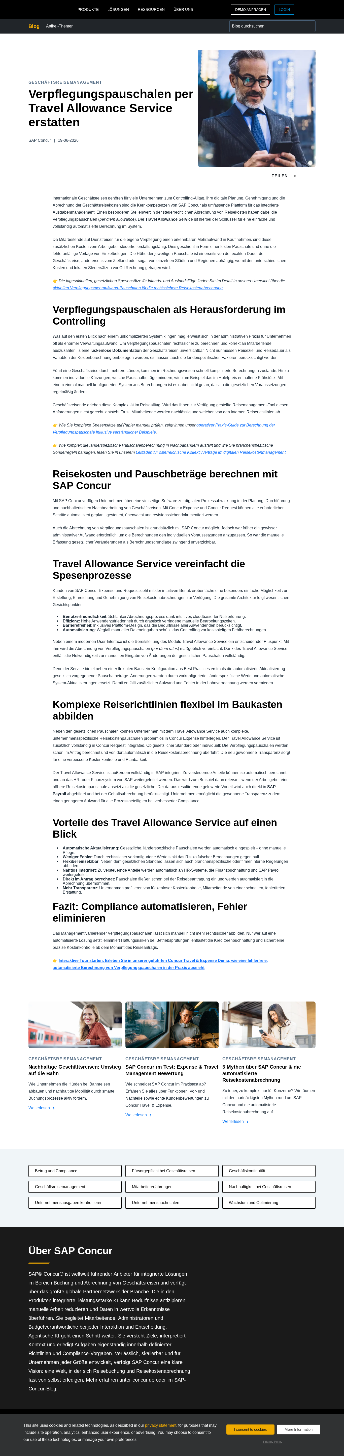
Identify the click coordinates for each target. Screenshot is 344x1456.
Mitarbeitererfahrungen (152, 1187)
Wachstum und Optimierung (253, 1203)
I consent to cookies (250, 1429)
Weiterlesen (39, 1108)
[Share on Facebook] (304, 176)
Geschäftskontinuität (247, 1171)
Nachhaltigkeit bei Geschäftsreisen (260, 1187)
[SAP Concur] (51, 9)
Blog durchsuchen (245, 23)
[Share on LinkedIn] (313, 176)
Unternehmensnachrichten (155, 1203)
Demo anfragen (250, 10)
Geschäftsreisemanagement (60, 1187)
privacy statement (160, 1425)
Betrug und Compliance (56, 1171)
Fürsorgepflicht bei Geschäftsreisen (163, 1171)
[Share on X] (295, 176)
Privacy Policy (272, 1442)
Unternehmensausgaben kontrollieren (68, 1203)
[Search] (309, 26)
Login (284, 10)
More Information (299, 1429)
